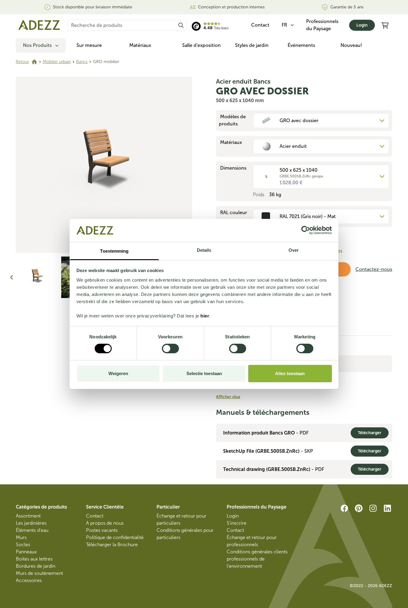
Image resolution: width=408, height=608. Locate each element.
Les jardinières (31, 523)
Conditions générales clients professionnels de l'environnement (257, 559)
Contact (94, 516)
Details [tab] (204, 250)
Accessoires (29, 580)
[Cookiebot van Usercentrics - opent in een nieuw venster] (306, 230)
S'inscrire (236, 523)
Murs (21, 537)
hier (204, 315)
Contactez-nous (373, 269)
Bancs (82, 61)
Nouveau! (351, 45)
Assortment (28, 516)
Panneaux (26, 552)
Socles (23, 544)
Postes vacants (102, 530)
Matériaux (140, 45)
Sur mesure (89, 45)
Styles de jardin (252, 45)
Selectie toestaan (204, 373)
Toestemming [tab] (114, 251)
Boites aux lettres (34, 559)
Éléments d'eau (32, 530)
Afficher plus (228, 396)
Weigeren (118, 373)
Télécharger (369, 432)
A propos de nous (105, 523)
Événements (301, 45)
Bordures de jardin (35, 566)
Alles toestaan (290, 373)
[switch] (170, 348)
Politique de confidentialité (115, 537)
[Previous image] (11, 277)
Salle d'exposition (201, 45)
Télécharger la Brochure (112, 544)
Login (362, 25)
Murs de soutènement (39, 573)
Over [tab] (294, 250)
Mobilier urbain (57, 61)
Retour (22, 61)
